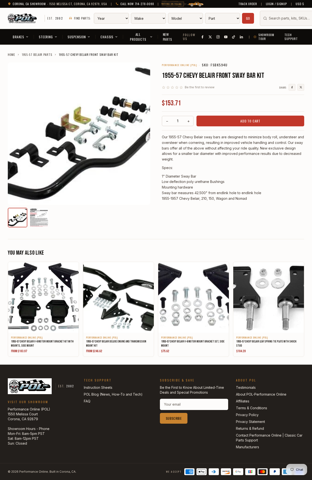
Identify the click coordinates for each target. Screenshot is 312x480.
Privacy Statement (250, 422)
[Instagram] (218, 36)
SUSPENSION (77, 36)
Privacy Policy (247, 415)
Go (248, 18)
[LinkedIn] (241, 36)
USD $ (300, 4)
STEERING (46, 36)
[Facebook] (202, 36)
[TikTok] (233, 36)
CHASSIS (106, 36)
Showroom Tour (266, 37)
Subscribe (174, 418)
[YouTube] (226, 36)
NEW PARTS (167, 37)
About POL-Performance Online (261, 394)
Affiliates (242, 401)
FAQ (87, 401)
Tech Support (291, 37)
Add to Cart (250, 120)
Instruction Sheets (98, 387)
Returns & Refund (250, 428)
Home (11, 55)
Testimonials (246, 387)
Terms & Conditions (251, 408)
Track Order (247, 4)
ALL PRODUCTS (138, 37)
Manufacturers (247, 447)
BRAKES (18, 36)
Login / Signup (276, 4)
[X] (210, 36)
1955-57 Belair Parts (37, 55)
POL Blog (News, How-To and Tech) (113, 394)
